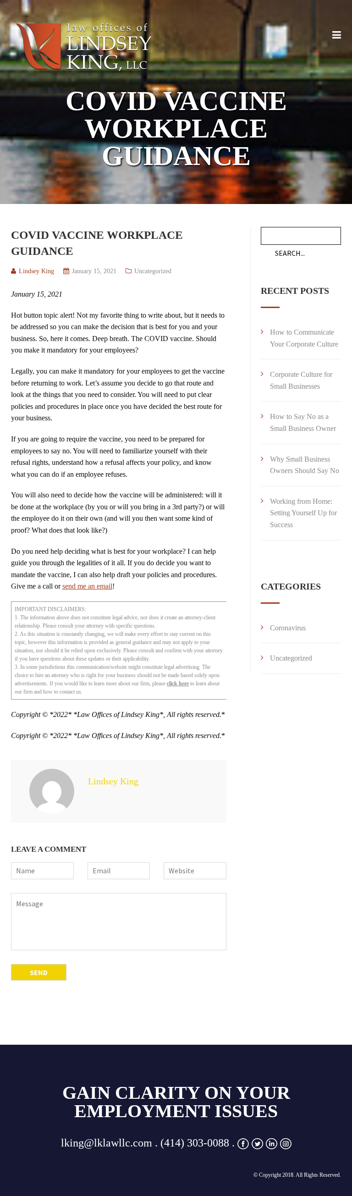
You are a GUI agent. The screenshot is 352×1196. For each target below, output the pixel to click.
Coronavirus (288, 628)
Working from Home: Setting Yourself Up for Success (303, 513)
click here (178, 683)
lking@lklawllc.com (106, 1143)
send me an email (87, 586)
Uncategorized (152, 271)
